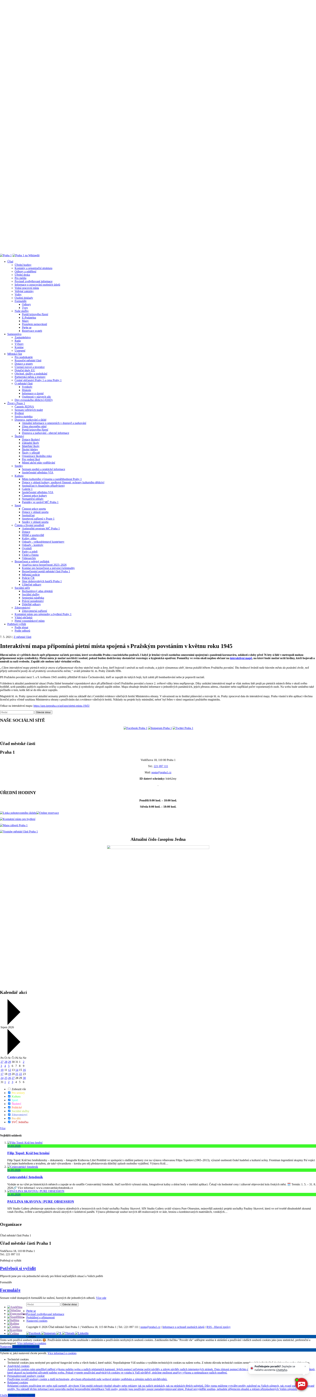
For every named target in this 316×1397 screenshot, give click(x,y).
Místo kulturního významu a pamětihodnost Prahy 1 (52, 479)
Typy (25, 307)
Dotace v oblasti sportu (35, 512)
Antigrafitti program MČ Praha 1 (41, 528)
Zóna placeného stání (34, 426)
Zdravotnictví (22, 607)
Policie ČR (28, 577)
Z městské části (22, 636)
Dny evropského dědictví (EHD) (33, 400)
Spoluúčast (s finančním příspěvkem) (43, 485)
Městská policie (31, 574)
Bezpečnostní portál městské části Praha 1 (46, 571)
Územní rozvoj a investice (30, 367)
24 (2, 1078)
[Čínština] (13, 1326)
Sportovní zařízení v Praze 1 (38, 518)
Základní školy (30, 442)
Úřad (10, 261)
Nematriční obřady (33, 498)
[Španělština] (15, 1316)
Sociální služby (31, 594)
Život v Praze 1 (16, 403)
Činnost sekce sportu (34, 508)
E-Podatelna (29, 317)
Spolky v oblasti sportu (35, 521)
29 (9, 1061)
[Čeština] (13, 1333)
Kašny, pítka (29, 538)
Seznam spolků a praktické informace (43, 469)
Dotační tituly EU (25, 370)
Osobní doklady (24, 297)
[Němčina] (14, 1310)
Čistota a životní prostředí (29, 525)
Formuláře (21, 301)
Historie (26, 390)
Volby (18, 294)
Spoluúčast (28, 515)
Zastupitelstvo (23, 337)
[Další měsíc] (13, 1053)
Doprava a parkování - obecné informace (45, 432)
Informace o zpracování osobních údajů (37, 284)
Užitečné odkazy (31, 584)
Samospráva (14, 334)
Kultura (19, 475)
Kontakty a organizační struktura (33, 268)
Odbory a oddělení (25, 271)
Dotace (26, 531)
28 (5, 1061)
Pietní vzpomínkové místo (30, 620)
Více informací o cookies (31, 1343)
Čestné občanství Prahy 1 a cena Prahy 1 (38, 380)
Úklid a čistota (30, 554)
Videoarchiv (29, 558)
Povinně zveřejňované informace (33, 281)
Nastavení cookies (36, 1320)
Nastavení (6, 1346)
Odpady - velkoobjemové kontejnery (43, 541)
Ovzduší (27, 548)
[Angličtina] (14, 1307)
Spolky (19, 465)
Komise (19, 347)
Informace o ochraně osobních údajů (183, 1327)
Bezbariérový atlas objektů (37, 591)
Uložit (4, 1395)
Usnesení (20, 350)
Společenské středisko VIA (37, 472)
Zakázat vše (19, 1346)
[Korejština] (14, 1330)
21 (16, 1073)
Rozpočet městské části (28, 360)
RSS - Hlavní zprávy (218, 1327)
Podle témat (21, 627)
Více (2, 1128)
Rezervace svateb (32, 330)
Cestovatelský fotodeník (25, 1177)
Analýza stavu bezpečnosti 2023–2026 (44, 564)
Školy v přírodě (31, 452)
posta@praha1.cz (161, 772)
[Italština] (13, 1320)
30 (24, 1078)
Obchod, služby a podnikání (31, 373)
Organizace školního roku (37, 456)
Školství (19, 436)
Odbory (26, 304)
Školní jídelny (30, 449)
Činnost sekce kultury (34, 495)
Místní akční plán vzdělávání (38, 462)
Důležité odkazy (31, 604)
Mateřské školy (31, 446)
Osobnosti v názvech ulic (36, 396)
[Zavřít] (305, 1366)
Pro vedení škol (31, 459)
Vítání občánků (23, 617)
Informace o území (33, 393)
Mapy (25, 320)
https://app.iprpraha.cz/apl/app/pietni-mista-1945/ (61, 705)
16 (24, 1069)
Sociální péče (22, 587)
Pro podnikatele (24, 357)
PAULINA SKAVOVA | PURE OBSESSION (40, 1201)
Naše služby (22, 311)
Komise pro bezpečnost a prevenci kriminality (48, 568)
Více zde (101, 1297)
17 (2, 1073)
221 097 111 (161, 766)
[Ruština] (13, 1323)
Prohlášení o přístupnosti (40, 1317)
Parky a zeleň (29, 551)
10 (2, 1069)
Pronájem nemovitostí (34, 324)
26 (9, 1078)
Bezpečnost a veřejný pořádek (32, 561)
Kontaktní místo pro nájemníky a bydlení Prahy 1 (43, 614)
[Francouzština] (16, 1313)
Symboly (27, 386)
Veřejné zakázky (24, 291)
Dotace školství (31, 439)
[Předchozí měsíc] (13, 1024)
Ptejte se (26, 327)
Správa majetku (24, 416)
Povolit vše (33, 1346)
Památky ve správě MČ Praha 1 (40, 502)
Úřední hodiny (23, 264)
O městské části (24, 383)
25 (5, 1078)
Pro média (20, 278)
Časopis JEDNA (24, 406)
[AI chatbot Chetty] (301, 1384)
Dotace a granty (24, 363)
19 (9, 1073)
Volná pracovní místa (27, 287)
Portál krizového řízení (35, 314)
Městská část (14, 353)
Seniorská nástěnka (33, 597)
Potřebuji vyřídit (16, 624)
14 (16, 1069)
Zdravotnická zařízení (34, 610)
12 (9, 1069)
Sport (18, 505)
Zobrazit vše (18, 1089)
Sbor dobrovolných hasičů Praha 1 (42, 581)
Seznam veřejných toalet (29, 409)
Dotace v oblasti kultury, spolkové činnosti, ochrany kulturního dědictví (63, 482)
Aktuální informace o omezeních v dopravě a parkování (54, 423)
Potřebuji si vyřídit (18, 1268)
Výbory (19, 343)
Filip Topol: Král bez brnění (28, 1153)
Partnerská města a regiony (30, 376)
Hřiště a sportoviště (33, 535)
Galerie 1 (27, 489)
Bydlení (19, 413)
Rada (18, 340)
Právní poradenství (33, 601)
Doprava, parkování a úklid (30, 419)
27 (2, 1061)
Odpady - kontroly (32, 545)
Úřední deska (22, 274)
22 (20, 1073)
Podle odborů (22, 630)
